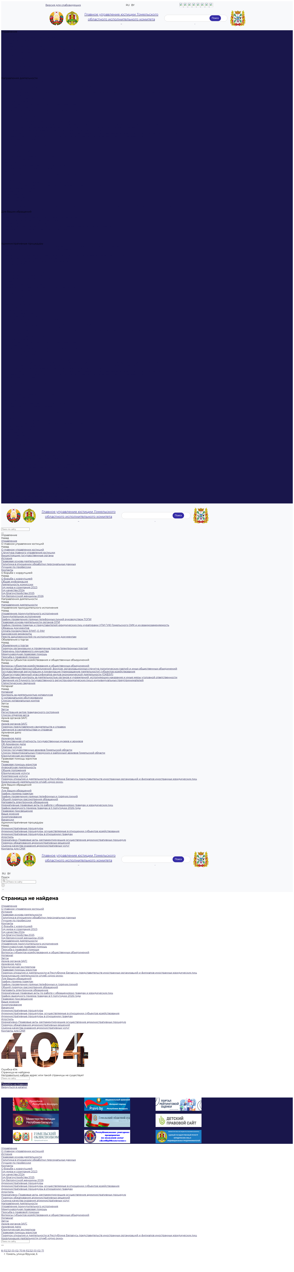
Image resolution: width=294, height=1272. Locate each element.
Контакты (7, 54)
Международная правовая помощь (24, 115)
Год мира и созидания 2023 (19, 66)
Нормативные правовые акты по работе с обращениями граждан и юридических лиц (57, 226)
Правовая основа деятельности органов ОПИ (30, 89)
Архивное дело (11, 171)
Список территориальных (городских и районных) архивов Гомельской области (53, 185)
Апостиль (7, 252)
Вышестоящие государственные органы (27, 40)
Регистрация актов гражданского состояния (30, 156)
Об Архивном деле (13, 176)
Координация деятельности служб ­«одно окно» (32, 208)
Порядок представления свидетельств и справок (33, 165)
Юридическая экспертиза (18, 188)
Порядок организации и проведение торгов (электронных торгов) (44, 110)
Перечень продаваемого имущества (25, 113)
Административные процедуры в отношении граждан (37, 249)
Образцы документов (15, 95)
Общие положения (13, 197)
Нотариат (7, 142)
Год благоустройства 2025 (17, 72)
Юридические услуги (15, 200)
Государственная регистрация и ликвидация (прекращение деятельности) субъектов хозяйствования (68, 127)
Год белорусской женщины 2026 (22, 75)
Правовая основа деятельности (21, 46)
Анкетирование (11, 237)
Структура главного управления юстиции (28, 37)
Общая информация (14, 60)
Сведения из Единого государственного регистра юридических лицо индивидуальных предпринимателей (72, 136)
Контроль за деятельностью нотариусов (27, 144)
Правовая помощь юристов (19, 191)
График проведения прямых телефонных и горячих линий (39, 217)
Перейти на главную (14, 1084)
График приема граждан (17, 214)
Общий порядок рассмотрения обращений (29, 220)
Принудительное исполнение (21, 84)
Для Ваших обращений (16, 449)
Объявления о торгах (14, 107)
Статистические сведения (18, 139)
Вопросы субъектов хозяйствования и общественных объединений (45, 121)
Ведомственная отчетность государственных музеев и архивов (42, 174)
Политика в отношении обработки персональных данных (38, 49)
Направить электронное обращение (24, 223)
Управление (9, 269)
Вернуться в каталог (14, 1087)
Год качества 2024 (12, 69)
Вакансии (7, 240)
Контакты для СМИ (13, 502)
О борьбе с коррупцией (16, 57)
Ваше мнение (10, 234)
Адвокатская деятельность (18, 194)
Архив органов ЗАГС (14, 162)
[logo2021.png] (64, 18)
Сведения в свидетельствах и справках (26, 168)
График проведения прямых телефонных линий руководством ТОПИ (46, 86)
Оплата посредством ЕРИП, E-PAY (23, 98)
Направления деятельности (19, 316)
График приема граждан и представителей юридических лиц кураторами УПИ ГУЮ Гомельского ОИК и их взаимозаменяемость (85, 92)
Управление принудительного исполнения (29, 81)
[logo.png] (237, 18)
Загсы (5, 153)
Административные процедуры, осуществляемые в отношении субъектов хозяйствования (60, 246)
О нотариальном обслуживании (22, 147)
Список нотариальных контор (20, 150)
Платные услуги (11, 179)
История (6, 43)
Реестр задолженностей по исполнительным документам (38, 104)
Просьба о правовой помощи (20, 118)
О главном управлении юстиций (22, 34)
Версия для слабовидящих (63, 5)
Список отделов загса (15, 159)
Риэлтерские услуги (14, 203)
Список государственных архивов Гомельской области (36, 182)
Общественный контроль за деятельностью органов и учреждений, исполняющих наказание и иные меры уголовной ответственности (89, 133)
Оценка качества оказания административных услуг (35, 261)
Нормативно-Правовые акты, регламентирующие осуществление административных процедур (63, 255)
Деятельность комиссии (17, 63)
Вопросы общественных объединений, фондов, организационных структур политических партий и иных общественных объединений (89, 124)
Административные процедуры (22, 481)
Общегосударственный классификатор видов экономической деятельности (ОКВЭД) (57, 130)
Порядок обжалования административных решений (35, 258)
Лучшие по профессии (16, 52)
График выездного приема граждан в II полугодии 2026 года (41, 229)
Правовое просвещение (17, 232)
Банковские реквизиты (16, 101)
